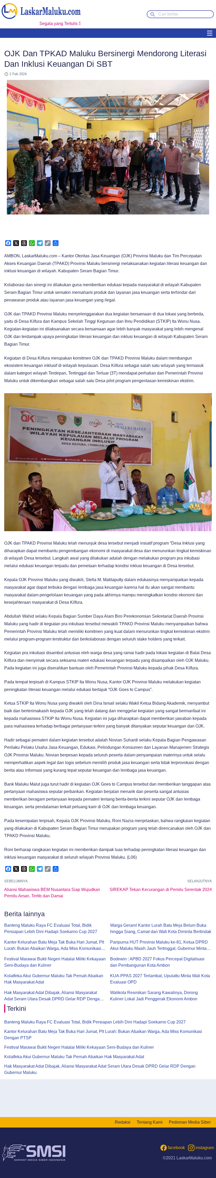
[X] (16, 243)
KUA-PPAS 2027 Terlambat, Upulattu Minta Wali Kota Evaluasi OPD (160, 979)
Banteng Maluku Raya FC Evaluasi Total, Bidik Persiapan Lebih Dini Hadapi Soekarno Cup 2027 (50, 928)
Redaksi (122, 1122)
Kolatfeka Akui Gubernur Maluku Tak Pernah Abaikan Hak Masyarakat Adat (53, 979)
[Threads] (24, 243)
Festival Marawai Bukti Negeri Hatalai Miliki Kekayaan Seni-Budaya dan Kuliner (55, 962)
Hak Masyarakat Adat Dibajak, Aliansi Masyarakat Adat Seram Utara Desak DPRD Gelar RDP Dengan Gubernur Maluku (53, 996)
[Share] (56, 243)
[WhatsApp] (32, 243)
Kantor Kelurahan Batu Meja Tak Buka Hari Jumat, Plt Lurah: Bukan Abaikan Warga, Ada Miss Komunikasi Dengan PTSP (54, 946)
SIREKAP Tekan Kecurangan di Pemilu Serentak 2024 (161, 889)
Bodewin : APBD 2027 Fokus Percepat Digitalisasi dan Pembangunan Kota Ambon (157, 962)
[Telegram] (40, 243)
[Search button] (153, 14)
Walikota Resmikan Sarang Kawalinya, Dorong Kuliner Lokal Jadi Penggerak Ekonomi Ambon (154, 995)
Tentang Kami (150, 1122)
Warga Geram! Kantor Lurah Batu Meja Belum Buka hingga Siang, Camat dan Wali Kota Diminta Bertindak (160, 928)
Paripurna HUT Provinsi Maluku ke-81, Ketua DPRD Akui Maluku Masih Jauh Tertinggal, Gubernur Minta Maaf (159, 946)
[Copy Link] (48, 243)
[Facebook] (8, 243)
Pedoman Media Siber (190, 1122)
